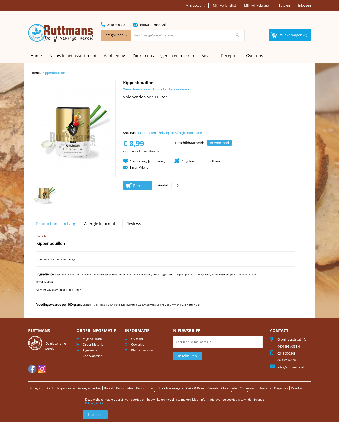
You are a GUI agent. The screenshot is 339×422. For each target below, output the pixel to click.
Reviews (133, 223)
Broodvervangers (170, 388)
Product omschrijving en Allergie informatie (170, 132)
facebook (32, 369)
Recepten (230, 55)
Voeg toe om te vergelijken (200, 161)
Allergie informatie (101, 223)
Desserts (265, 388)
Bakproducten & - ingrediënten (78, 388)
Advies (208, 55)
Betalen (284, 5)
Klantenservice (142, 350)
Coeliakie (137, 344)
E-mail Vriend (139, 167)
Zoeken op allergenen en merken (163, 55)
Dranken (297, 388)
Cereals (212, 388)
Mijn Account (92, 338)
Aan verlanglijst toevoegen (148, 161)
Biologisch (36, 388)
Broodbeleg (124, 388)
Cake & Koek (195, 388)
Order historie (93, 344)
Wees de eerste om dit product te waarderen (156, 89)
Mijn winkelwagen (257, 5)
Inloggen (304, 5)
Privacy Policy (94, 403)
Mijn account (195, 5)
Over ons (254, 55)
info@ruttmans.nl (152, 24)
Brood (108, 388)
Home (35, 72)
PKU (49, 388)
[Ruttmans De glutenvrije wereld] (60, 33)
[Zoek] (237, 35)
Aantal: (163, 185)
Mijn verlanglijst (224, 5)
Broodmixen (145, 388)
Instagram (42, 369)
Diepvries (281, 388)
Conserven (248, 388)
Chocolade (229, 388)
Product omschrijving (56, 223)
